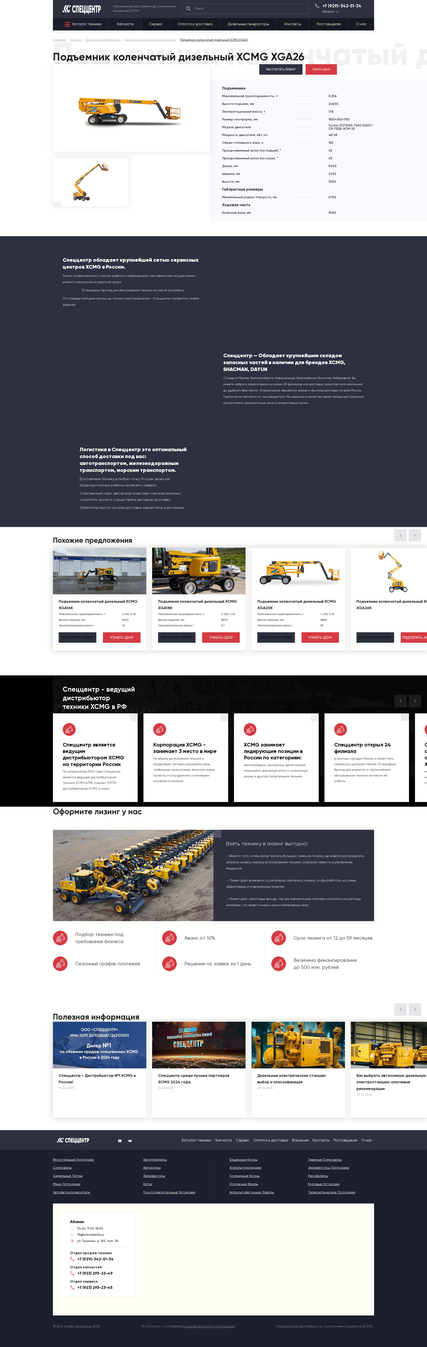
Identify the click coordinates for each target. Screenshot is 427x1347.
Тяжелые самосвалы (325, 1160)
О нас (361, 24)
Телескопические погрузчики (331, 1192)
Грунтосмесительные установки (169, 1192)
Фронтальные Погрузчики (73, 1160)
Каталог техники (86, 24)
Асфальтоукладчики (245, 1168)
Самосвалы (62, 1168)
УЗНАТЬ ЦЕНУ (321, 69)
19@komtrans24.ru (90, 1234)
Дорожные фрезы (244, 1184)
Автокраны (152, 1168)
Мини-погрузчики (66, 1184)
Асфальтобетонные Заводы (252, 1192)
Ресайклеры (318, 1176)
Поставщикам (329, 24)
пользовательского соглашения (208, 1326)
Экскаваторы (154, 1176)
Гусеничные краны (245, 1176)
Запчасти (125, 24)
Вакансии (300, 1140)
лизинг (77, 637)
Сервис (155, 24)
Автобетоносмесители (71, 1192)
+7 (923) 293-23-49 (95, 1273)
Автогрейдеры (155, 1160)
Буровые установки (324, 1184)
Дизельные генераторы (248, 24)
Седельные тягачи (68, 1176)
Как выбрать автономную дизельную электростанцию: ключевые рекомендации (391, 1082)
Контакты (292, 24)
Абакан (328, 11)
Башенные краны (244, 1160)
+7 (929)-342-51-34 (341, 6)
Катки (147, 1184)
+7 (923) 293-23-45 (95, 1287)
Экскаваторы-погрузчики (328, 1168)
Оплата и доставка (195, 24)
